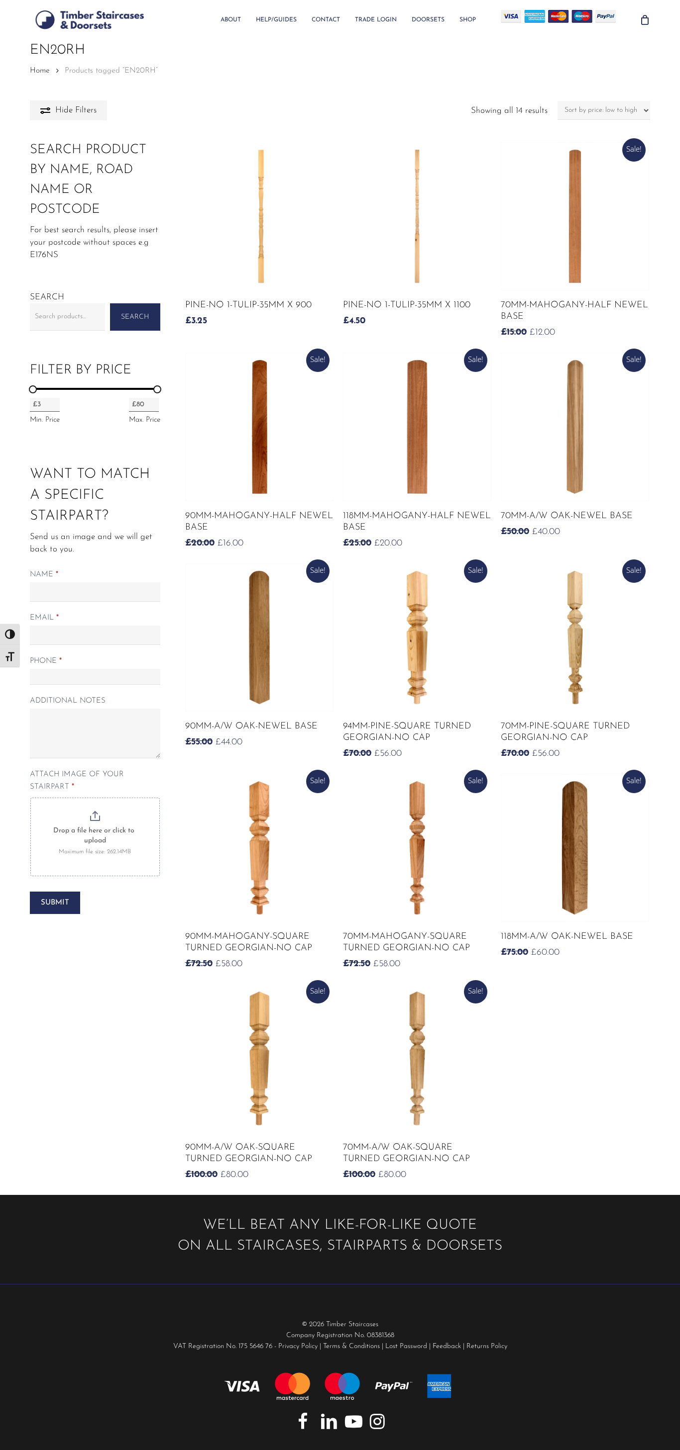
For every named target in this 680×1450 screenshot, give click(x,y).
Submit (55, 902)
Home (40, 71)
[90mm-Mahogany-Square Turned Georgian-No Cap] (259, 848)
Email (44, 618)
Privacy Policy (298, 1346)
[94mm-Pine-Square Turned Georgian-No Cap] (417, 637)
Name (44, 574)
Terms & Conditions (351, 1346)
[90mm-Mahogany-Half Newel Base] (259, 427)
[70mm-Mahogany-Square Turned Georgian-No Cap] (417, 848)
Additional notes (68, 701)
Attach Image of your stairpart (77, 781)
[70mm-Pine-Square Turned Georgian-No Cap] (575, 637)
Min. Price (45, 420)
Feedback (447, 1346)
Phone (46, 661)
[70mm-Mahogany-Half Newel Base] (575, 216)
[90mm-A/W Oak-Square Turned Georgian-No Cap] (259, 1058)
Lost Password (406, 1346)
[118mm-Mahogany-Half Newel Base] (417, 427)
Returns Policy (486, 1346)
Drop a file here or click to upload (94, 835)
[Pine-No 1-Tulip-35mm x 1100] (417, 216)
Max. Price (144, 420)
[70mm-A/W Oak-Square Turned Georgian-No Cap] (417, 1058)
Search (47, 297)
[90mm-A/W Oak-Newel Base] (259, 637)
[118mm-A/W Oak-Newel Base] (575, 848)
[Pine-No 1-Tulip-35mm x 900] (259, 216)
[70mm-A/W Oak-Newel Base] (575, 427)
